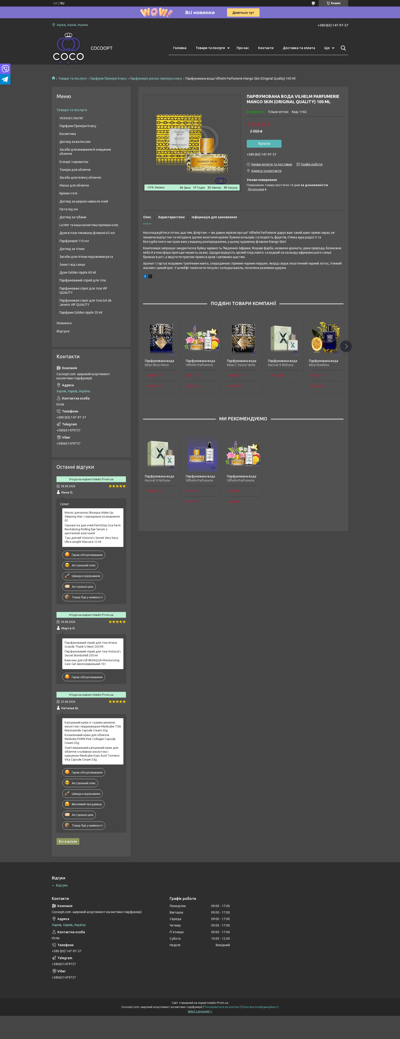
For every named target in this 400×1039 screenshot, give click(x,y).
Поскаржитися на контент (222, 1006)
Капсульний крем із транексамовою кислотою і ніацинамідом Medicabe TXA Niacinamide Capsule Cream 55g (93, 726)
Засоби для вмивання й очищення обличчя (85, 152)
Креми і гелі (68, 193)
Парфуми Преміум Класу (108, 78)
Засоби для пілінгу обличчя (80, 177)
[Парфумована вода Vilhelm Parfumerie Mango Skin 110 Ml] (202, 337)
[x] (150, 277)
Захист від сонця (72, 264)
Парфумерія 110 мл (74, 241)
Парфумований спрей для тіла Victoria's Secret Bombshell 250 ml (93, 653)
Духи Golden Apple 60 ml (77, 272)
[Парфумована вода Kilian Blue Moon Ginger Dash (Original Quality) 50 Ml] (161, 337)
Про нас (243, 48)
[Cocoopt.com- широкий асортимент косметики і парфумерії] (68, 48)
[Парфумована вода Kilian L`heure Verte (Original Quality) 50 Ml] (243, 337)
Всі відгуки (68, 841)
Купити (264, 144)
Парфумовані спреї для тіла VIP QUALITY (83, 290)
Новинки (64, 323)
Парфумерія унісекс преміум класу (156, 78)
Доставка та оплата (299, 48)
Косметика (67, 134)
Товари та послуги (210, 48)
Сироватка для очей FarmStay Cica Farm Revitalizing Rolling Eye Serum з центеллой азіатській (93, 529)
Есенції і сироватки (73, 162)
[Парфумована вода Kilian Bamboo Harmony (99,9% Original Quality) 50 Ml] (325, 337)
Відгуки (62, 331)
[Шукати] (342, 48)
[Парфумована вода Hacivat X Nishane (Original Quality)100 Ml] (284, 337)
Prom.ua (222, 1002)
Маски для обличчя (74, 185)
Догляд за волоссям (75, 142)
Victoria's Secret (71, 118)
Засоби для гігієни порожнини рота (86, 257)
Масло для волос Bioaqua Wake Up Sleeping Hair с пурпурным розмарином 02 (92, 516)
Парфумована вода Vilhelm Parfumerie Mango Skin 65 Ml (200, 480)
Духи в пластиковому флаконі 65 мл (87, 233)
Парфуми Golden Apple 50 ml (80, 312)
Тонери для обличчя (75, 170)
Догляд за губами (72, 217)
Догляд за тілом (71, 249)
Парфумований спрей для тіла (82, 280)
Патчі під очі (68, 209)
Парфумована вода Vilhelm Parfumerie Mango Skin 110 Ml (200, 365)
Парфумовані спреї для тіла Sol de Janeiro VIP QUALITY (85, 302)
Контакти (266, 48)
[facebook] (145, 277)
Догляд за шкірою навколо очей (83, 201)
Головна (179, 48)
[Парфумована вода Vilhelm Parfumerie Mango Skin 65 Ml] (202, 453)
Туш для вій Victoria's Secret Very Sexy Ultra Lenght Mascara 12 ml (91, 539)
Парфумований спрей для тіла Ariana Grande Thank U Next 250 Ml (91, 644)
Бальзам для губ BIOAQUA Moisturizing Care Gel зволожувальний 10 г (92, 662)
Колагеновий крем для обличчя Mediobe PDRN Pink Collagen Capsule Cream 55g (90, 738)
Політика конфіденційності (260, 1006)
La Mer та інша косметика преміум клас (89, 225)
